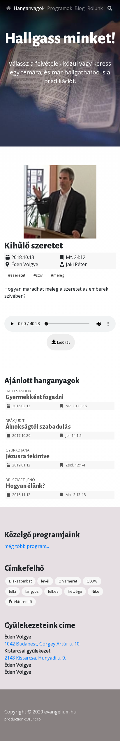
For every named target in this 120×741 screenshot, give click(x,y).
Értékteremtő (20, 601)
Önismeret (68, 581)
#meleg (57, 275)
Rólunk (95, 8)
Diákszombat (20, 581)
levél (45, 581)
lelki (12, 591)
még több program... (26, 546)
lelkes (53, 591)
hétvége (75, 591)
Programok (59, 8)
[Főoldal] (8, 8)
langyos (32, 591)
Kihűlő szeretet (33, 245)
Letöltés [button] (63, 342)
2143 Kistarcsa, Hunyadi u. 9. (35, 658)
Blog (80, 8)
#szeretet (17, 275)
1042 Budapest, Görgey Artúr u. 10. (42, 644)
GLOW (92, 581)
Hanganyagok (29, 8)
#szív (38, 275)
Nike (95, 591)
